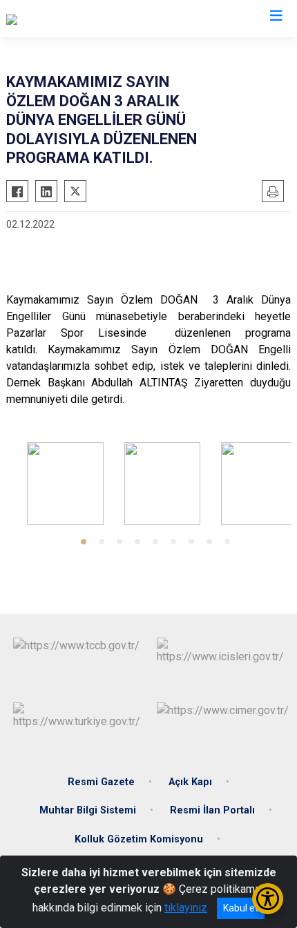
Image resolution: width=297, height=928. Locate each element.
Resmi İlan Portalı (212, 810)
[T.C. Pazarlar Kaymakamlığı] (70, 18)
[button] (83, 541)
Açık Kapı (190, 782)
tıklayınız (185, 907)
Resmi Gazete (101, 782)
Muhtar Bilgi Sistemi (87, 810)
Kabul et (240, 908)
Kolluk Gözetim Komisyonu (139, 839)
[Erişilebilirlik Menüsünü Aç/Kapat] (267, 898)
